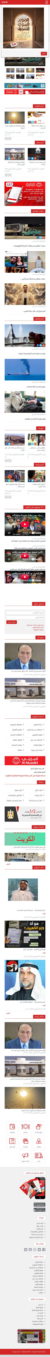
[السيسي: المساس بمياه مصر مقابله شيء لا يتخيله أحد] (25, 525)
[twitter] (9, 122)
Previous (6, 59)
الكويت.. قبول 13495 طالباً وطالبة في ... (40, 127)
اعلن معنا (40, 1319)
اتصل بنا (40, 1313)
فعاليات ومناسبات (37, 1321)
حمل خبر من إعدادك (37, 1234)
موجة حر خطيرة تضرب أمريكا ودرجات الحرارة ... (31, 354)
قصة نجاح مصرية (37, 1290)
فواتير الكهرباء (38, 1270)
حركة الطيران (39, 1262)
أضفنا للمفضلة (26, 1352)
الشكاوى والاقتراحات (36, 1232)
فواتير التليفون (38, 1273)
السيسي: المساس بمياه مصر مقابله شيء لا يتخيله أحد (28, 541)
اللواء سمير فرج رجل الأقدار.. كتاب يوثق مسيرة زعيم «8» (28, 671)
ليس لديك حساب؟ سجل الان (35, 625)
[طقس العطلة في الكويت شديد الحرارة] (15, 118)
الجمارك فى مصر (37, 1279)
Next (43, 59)
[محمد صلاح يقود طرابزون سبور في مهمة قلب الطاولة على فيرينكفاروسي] (15, 476)
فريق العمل (39, 1307)
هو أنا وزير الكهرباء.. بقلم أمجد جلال (34, 949)
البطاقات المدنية (38, 1276)
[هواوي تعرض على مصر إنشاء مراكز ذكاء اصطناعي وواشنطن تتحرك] (38, 154)
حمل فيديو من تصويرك (36, 1237)
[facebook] (6, 122)
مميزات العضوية (39, 630)
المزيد (8, 864)
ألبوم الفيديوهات (37, 1324)
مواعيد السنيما (38, 1287)
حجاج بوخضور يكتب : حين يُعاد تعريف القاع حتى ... (30, 910)
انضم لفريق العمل (37, 1310)
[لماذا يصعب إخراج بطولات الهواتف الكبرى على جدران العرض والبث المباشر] (38, 476)
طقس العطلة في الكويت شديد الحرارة (33, 1110)
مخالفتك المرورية (37, 1265)
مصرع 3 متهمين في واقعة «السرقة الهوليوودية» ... (28, 246)
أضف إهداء (39, 1229)
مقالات (40, 1293)
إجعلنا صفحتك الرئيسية (38, 1352)
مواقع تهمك (39, 1284)
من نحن (40, 1305)
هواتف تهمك (39, 1282)
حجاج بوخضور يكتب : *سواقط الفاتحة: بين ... (32, 1002)
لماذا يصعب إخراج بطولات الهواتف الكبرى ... (40, 485)
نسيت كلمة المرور (38, 627)
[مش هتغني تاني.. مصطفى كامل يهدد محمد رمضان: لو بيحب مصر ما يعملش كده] (38, 440)
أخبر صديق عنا (16, 1352)
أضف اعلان (39, 1223)
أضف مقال (39, 1226)
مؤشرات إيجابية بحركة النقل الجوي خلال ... (16, 163)
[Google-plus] (12, 122)
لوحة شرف (39, 1316)
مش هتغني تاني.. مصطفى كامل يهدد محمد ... (39, 449)
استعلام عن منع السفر (36, 1268)
